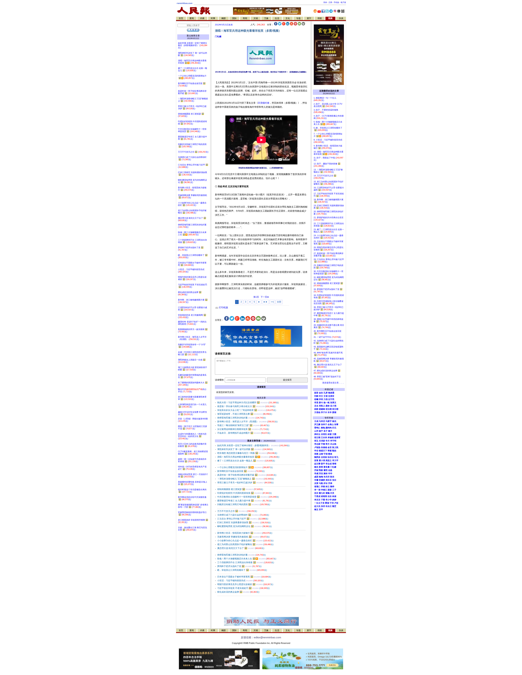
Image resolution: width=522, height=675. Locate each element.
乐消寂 (322, 441)
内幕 (202, 18)
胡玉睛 (329, 409)
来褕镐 (331, 437)
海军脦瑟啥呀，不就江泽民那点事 (244, 414)
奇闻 (245, 18)
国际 (234, 18)
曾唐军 (337, 437)
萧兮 (321, 402)
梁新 (330, 490)
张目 (334, 480)
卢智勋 (317, 447)
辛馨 (316, 480)
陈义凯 (335, 447)
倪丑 (316, 493)
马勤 (321, 483)
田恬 (321, 473)
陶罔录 (317, 457)
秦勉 (323, 428)
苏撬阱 (322, 480)
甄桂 (334, 451)
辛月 (328, 441)
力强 (326, 399)
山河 (316, 431)
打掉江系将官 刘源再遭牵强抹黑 (244, 522)
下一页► (265, 297)
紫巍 (328, 493)
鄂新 (321, 470)
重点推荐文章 (193, 36)
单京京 (317, 500)
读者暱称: (219, 380)
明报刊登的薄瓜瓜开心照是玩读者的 (245, 584)
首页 (181, 18)
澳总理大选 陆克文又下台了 (240, 548)
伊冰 (326, 483)
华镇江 (324, 490)
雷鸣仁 (317, 428)
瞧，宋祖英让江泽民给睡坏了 (242, 570)
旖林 (326, 473)
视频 (330, 18)
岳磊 (330, 470)
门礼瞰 (218, 36)
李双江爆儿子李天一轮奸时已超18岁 (245, 482)
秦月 (330, 431)
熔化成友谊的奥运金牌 (238, 592)
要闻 (191, 18)
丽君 (316, 393)
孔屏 (326, 393)
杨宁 (321, 431)
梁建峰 (322, 409)
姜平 (323, 464)
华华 (330, 473)
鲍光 (316, 467)
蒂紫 (330, 451)
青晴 (334, 464)
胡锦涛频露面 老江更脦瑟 (240, 489)
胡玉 (316, 441)
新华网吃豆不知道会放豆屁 (241, 471)
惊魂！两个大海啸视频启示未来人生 (246, 558)
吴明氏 (324, 434)
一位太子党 (319, 503)
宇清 (326, 454)
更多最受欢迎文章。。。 (333, 383)
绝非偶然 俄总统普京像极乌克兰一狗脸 (247, 453)
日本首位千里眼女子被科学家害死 (244, 577)
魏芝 (334, 506)
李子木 (324, 412)
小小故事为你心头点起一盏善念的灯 (245, 540)
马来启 (322, 421)
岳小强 (333, 406)
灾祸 (256, 18)
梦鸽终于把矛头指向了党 (239, 566)
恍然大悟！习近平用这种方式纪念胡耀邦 (248, 402)
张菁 (336, 424)
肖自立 (329, 506)
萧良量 (327, 467)
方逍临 (317, 412)
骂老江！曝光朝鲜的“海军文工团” (243, 425)
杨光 (334, 421)
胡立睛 (317, 437)
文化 (287, 18)
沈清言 (331, 396)
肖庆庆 (327, 477)
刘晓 (316, 396)
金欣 (321, 393)
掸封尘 (317, 434)
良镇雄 (324, 447)
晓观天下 (323, 451)
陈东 (332, 477)
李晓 (323, 486)
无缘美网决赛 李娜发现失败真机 (243, 537)
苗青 (316, 460)
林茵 (330, 434)
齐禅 (330, 483)
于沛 (332, 503)
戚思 (316, 477)
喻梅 (321, 477)
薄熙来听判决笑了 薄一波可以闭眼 (245, 449)
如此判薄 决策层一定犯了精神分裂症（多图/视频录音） (253, 445)
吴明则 (324, 457)
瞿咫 (326, 470)
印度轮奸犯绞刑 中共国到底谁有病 (244, 493)
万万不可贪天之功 (237, 511)
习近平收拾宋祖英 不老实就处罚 (243, 588)
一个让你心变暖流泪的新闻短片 (245, 467)
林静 (316, 409)
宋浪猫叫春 (263, 103)
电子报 (343, 2)
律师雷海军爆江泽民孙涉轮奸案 (241, 418)
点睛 (321, 454)
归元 (334, 428)
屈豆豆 (329, 480)
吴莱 (316, 483)
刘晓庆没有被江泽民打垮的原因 (243, 504)
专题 (298, 18)
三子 (334, 490)
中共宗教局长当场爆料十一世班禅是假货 (248, 497)
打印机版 (223, 307)
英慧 (316, 454)
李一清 (317, 490)
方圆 (334, 434)
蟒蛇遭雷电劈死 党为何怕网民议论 (244, 526)
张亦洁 (331, 457)
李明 (321, 399)
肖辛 (330, 412)
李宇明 (333, 441)
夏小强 (322, 460)
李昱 (316, 402)
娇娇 (334, 500)
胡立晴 (335, 409)
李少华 (329, 500)
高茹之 (329, 460)
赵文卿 (317, 464)
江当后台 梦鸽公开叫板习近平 (242, 519)
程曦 (316, 399)
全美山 (331, 424)
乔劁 (316, 470)
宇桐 (323, 444)
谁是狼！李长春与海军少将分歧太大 (246, 406)
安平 (321, 509)
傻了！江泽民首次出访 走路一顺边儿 (246, 461)
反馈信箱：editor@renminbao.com (261, 637)
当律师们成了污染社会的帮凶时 (243, 515)
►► (265, 302)
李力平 (335, 460)
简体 (325, 2)
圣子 (326, 431)
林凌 (334, 496)
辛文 (321, 396)
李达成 (329, 464)
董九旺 (322, 493)
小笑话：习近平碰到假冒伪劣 (240, 580)
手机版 (336, 2)
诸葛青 (324, 496)
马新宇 (329, 421)
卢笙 (336, 503)
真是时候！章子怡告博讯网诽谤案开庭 (246, 475)
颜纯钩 (329, 428)
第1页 (256, 297)
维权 (320, 18)
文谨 (326, 396)
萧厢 (334, 412)
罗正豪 (317, 424)
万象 (266, 18)
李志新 (317, 444)
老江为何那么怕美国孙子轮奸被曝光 (245, 544)
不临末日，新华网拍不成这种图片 (243, 433)
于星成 (317, 496)
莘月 (328, 444)
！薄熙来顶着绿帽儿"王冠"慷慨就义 (245, 479)
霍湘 (327, 503)
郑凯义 (322, 406)
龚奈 (328, 406)
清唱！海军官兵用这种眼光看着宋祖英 (248, 457)
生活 (277, 18)
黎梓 (332, 486)
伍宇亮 (331, 399)
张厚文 (333, 402)
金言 (330, 447)
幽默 (223, 18)
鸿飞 (336, 457)
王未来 (324, 437)
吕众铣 (333, 444)
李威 (316, 473)
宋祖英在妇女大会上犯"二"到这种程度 (246, 410)
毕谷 (316, 451)
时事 (213, 18)
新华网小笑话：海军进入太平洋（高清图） (247, 421)
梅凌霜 (331, 393)
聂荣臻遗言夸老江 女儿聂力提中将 (244, 500)
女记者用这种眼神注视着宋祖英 (243, 429)
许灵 (332, 493)
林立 (328, 486)
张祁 (323, 506)
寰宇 (309, 18)
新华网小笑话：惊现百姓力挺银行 (244, 533)
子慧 (323, 500)
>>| (272, 302)
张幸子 (324, 424)
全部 (279, 302)
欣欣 (330, 496)
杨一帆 (327, 402)
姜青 (321, 467)
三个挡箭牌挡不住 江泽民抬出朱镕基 (245, 562)
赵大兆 (317, 506)
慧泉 (330, 454)
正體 (330, 2)
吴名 (316, 406)
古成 (316, 421)
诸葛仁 (317, 486)
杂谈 (341, 18)
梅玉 (316, 509)
